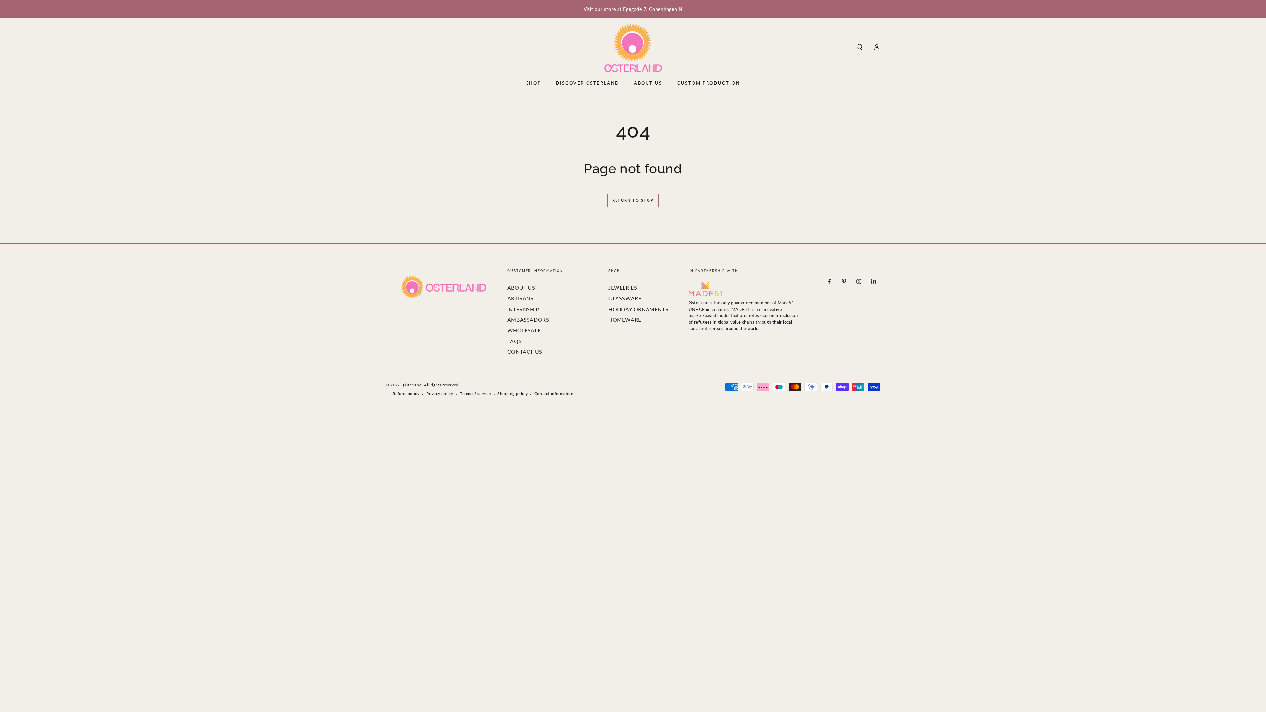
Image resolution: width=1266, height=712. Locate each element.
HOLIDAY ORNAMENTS (638, 309)
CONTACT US (524, 351)
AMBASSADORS (528, 319)
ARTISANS (520, 298)
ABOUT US (521, 287)
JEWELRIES (622, 287)
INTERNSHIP (523, 309)
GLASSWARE (624, 298)
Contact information (553, 393)
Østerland (412, 384)
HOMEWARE (624, 319)
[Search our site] (859, 47)
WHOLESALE (524, 330)
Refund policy (406, 393)
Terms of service (475, 393)
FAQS (514, 341)
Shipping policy (512, 393)
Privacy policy (439, 393)
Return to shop (633, 200)
